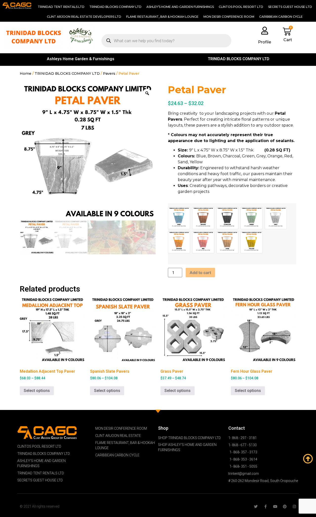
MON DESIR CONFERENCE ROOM (228, 16)
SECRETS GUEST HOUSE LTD (290, 7)
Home (25, 73)
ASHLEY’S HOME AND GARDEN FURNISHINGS (180, 7)
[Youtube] (275, 506)
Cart (287, 39)
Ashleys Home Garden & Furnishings (80, 58)
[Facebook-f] (265, 506)
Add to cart (200, 272)
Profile (264, 42)
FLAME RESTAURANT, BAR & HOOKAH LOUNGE (162, 16)
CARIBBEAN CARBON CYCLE (281, 16)
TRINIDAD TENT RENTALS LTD (61, 7)
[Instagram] (294, 506)
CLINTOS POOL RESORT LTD (241, 7)
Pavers (109, 73)
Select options (37, 390)
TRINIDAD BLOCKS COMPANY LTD (115, 7)
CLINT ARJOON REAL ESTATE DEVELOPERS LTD (84, 16)
